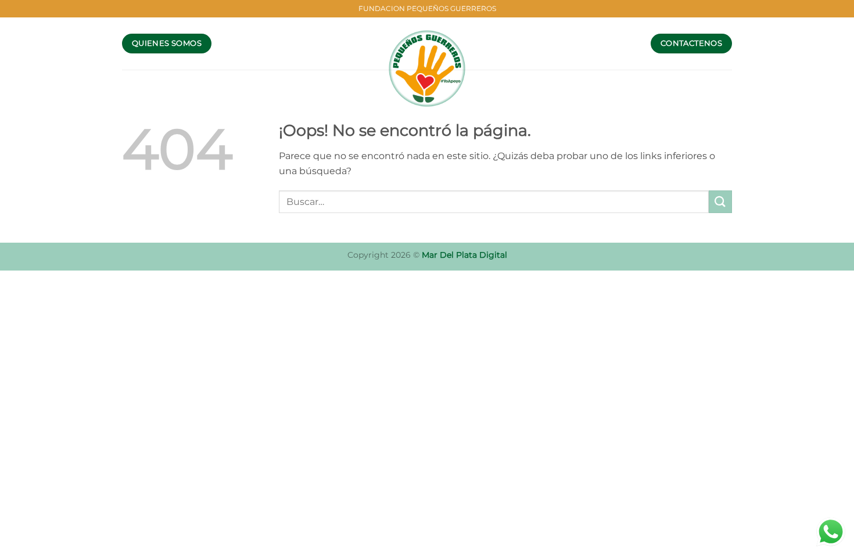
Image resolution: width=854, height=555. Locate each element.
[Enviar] (720, 201)
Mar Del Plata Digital (464, 255)
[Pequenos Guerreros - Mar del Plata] (427, 68)
